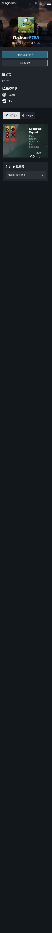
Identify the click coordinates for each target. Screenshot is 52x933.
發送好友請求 (25, 54)
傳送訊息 (25, 63)
